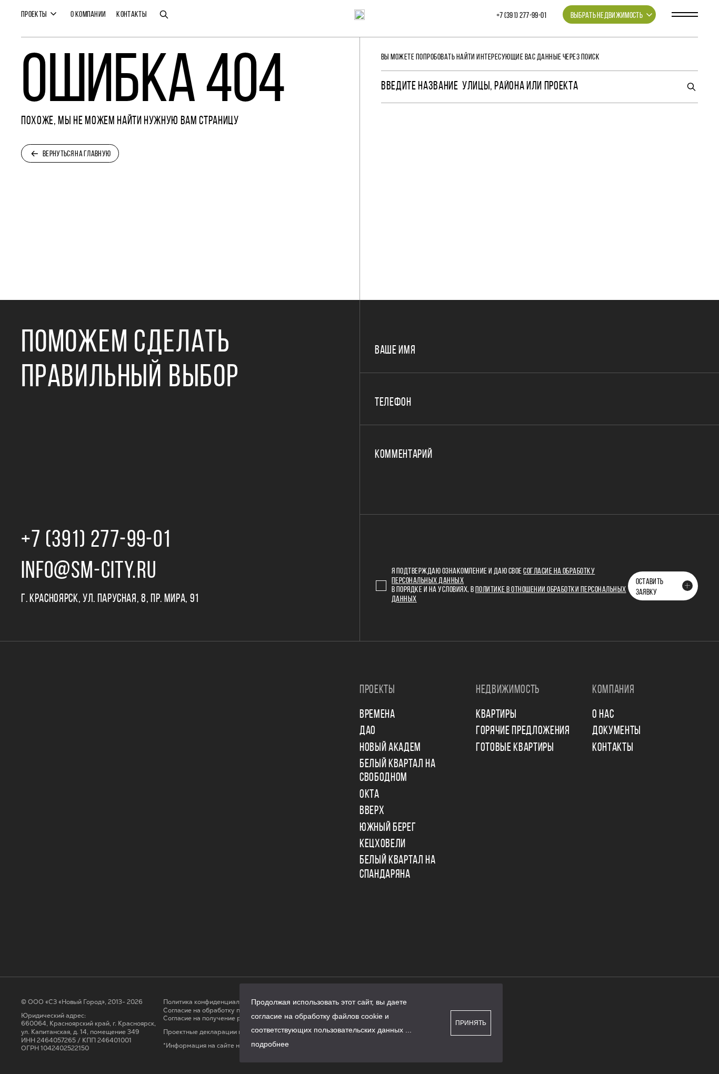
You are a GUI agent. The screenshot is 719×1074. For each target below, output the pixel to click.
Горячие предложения (523, 731)
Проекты (34, 15)
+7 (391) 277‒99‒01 (521, 16)
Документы (616, 731)
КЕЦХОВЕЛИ (382, 844)
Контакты (131, 15)
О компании (88, 15)
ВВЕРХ (371, 811)
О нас (603, 715)
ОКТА (369, 795)
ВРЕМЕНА (377, 715)
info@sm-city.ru (88, 572)
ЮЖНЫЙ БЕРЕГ (387, 828)
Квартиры (496, 715)
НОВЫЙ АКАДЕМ (390, 748)
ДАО (367, 731)
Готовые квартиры (515, 748)
